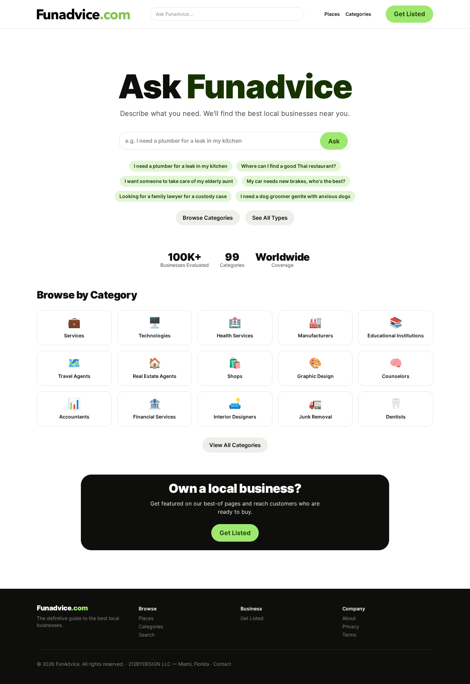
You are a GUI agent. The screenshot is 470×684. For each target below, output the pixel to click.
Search (146, 635)
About (349, 618)
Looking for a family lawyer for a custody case (173, 196)
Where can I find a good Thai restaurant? (288, 166)
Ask (334, 140)
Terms (349, 635)
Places (332, 14)
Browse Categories (208, 217)
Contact (222, 664)
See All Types (270, 217)
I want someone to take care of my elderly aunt (179, 181)
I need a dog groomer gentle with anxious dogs (296, 196)
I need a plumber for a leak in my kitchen (180, 166)
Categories (358, 14)
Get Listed (409, 14)
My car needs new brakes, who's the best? (296, 181)
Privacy (350, 626)
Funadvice (62, 608)
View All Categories (235, 445)
